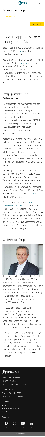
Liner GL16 (34, 194)
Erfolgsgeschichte (25, 63)
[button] (37, 24)
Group (20, 51)
